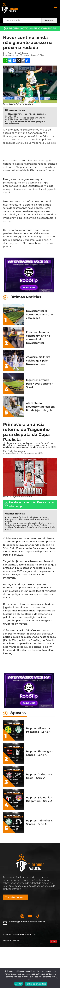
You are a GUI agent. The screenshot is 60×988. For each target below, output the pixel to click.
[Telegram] (10, 60)
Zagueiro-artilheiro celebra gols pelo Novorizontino (25, 122)
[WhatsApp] (5, 60)
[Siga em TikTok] (37, 916)
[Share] (27, 60)
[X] (18, 60)
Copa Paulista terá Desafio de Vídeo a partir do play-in (30, 528)
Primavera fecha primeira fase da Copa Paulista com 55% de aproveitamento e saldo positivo (27, 519)
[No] (56, 977)
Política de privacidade (36, 984)
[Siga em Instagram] (22, 916)
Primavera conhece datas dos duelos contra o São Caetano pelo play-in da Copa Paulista (29, 524)
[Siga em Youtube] (30, 916)
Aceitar (18, 984)
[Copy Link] (23, 60)
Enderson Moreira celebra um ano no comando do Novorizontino (25, 119)
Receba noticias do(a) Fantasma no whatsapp (31, 504)
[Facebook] (14, 60)
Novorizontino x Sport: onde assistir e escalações (25, 115)
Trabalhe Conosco (15, 897)
